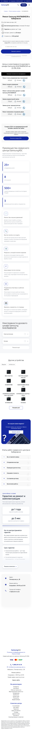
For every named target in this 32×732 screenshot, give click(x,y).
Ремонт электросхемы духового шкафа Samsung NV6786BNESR (14, 92)
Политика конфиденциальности (16, 652)
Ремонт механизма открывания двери (13, 112)
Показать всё (16, 407)
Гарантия (16, 709)
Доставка (16, 707)
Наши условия (16, 654)
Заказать (24, 80)
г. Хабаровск (5, 1)
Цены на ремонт (16, 710)
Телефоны (16, 686)
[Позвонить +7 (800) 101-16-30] (18, 4)
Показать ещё (16, 347)
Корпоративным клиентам (16, 717)
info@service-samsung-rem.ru (17, 667)
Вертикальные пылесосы (16, 691)
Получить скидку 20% (15, 138)
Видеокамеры (16, 699)
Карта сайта (16, 680)
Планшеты (16, 698)
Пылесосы (16, 695)
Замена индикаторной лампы (11, 99)
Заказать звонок (16, 432)
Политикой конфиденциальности (19, 56)
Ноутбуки (16, 688)
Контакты (16, 715)
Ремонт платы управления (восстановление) (15, 78)
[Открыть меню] (29, 5)
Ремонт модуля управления (10, 84)
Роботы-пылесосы (16, 690)
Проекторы (16, 696)
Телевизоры (16, 693)
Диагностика (16, 714)
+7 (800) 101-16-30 (14, 591)
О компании (16, 706)
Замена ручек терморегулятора (11, 105)
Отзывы (16, 712)
